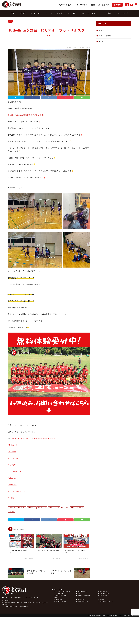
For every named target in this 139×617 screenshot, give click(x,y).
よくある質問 (103, 5)
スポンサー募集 (81, 5)
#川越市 (11, 498)
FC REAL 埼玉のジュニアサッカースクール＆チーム (33, 438)
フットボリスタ (55, 507)
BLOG (10, 21)
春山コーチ (33, 507)
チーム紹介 (72, 13)
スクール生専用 (64, 5)
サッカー (23, 507)
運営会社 (81, 600)
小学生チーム (82, 591)
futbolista (65, 507)
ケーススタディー (89, 13)
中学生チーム (104, 591)
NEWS (22, 13)
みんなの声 (35, 13)
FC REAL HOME (58, 589)
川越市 (12, 511)
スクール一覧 (122, 13)
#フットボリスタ (14, 471)
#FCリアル (12, 465)
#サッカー (12, 452)
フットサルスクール (78, 507)
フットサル (43, 507)
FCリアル (13, 507)
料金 (93, 5)
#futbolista (12, 478)
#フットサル (13, 458)
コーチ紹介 (107, 13)
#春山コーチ (13, 445)
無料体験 (117, 5)
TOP (12, 13)
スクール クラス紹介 (53, 13)
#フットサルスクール (16, 491)
